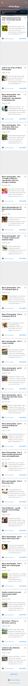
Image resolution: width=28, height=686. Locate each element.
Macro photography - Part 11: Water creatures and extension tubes (11, 238)
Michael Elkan (17, 683)
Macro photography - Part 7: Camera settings (12, 342)
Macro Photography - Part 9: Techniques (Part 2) (12, 315)
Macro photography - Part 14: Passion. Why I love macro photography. (11, 127)
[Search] (26, 3)
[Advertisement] (14, 53)
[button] (25, 18)
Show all (23, 12)
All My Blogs (14, 6)
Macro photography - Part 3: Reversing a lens (12, 482)
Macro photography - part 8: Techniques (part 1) (12, 369)
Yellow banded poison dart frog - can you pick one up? (11, 19)
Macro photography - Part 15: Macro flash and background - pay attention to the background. (11, 97)
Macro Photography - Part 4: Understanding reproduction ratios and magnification (12, 454)
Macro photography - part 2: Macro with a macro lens (12, 537)
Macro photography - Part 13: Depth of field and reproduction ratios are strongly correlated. (11, 179)
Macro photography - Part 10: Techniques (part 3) (11, 288)
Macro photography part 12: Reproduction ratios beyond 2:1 (12, 209)
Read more (22, 38)
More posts (14, 674)
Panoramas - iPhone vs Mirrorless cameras (10, 622)
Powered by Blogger (15, 680)
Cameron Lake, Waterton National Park (11, 649)
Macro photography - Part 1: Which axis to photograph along (12, 565)
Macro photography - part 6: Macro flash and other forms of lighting (12, 397)
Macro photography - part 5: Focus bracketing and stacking (12, 425)
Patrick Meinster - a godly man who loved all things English (11, 510)
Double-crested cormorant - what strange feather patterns (12, 594)
